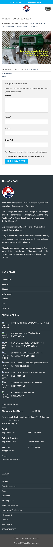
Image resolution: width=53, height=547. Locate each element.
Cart (4, 491)
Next (5, 76)
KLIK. (6, 257)
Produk (5, 519)
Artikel (5, 298)
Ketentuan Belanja (10, 505)
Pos (3, 303)
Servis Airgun (33, 543)
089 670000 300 (36, 441)
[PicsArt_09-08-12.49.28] (26, 47)
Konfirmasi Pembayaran (12, 510)
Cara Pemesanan (9, 486)
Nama (8, 117)
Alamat (5, 289)
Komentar (9, 95)
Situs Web (9, 140)
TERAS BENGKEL (9, 529)
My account (7, 515)
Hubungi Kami (8, 500)
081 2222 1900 (34, 432)
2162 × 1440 (33, 23)
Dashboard (6, 279)
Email (8, 128)
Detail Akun (7, 294)
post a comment (32, 69)
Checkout (6, 495)
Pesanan (5, 284)
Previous (7, 73)
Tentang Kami (7, 524)
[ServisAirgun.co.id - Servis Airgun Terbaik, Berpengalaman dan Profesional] (26, 8)
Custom (5, 308)
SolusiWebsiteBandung (30, 538)
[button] (3, 9)
